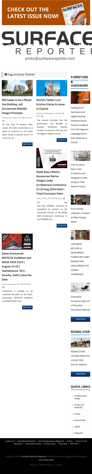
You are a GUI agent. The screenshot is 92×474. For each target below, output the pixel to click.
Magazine (78, 433)
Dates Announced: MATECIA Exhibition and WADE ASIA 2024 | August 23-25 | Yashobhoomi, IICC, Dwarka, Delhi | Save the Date (16, 266)
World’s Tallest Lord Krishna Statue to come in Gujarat (50, 104)
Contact (58, 464)
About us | (34, 464)
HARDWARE (79, 86)
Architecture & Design (80, 397)
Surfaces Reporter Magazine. (33, 456)
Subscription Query (33, 443)
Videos (77, 426)
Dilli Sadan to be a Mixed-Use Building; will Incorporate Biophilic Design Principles (17, 106)
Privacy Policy (50, 443)
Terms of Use (81, 441)
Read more (27, 144)
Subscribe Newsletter (26, 441)
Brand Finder (80, 420)
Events (77, 414)
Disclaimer (18, 443)
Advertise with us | (47, 464)
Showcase (63, 443)
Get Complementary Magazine (51, 441)
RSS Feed (74, 443)
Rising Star (80, 332)
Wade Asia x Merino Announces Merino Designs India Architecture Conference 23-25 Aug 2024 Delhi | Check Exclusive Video (51, 183)
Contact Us (9, 441)
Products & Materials (79, 406)
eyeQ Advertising (46, 460)
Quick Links (80, 387)
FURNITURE (79, 78)
